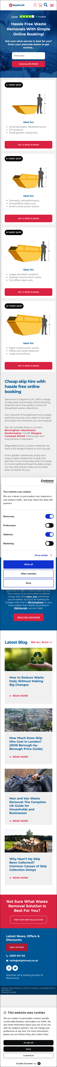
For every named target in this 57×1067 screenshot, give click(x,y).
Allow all (28, 564)
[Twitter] (15, 968)
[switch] (49, 525)
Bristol (21, 436)
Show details (41, 555)
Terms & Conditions (31, 988)
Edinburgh (20, 608)
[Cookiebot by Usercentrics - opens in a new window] (41, 481)
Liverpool (10, 436)
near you (31, 596)
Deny (28, 583)
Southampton (13, 433)
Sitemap (4, 988)
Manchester (28, 430)
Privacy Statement (16, 988)
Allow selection (28, 573)
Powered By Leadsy (8, 992)
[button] (52, 5)
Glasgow (36, 433)
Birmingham (12, 430)
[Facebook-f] (9, 968)
